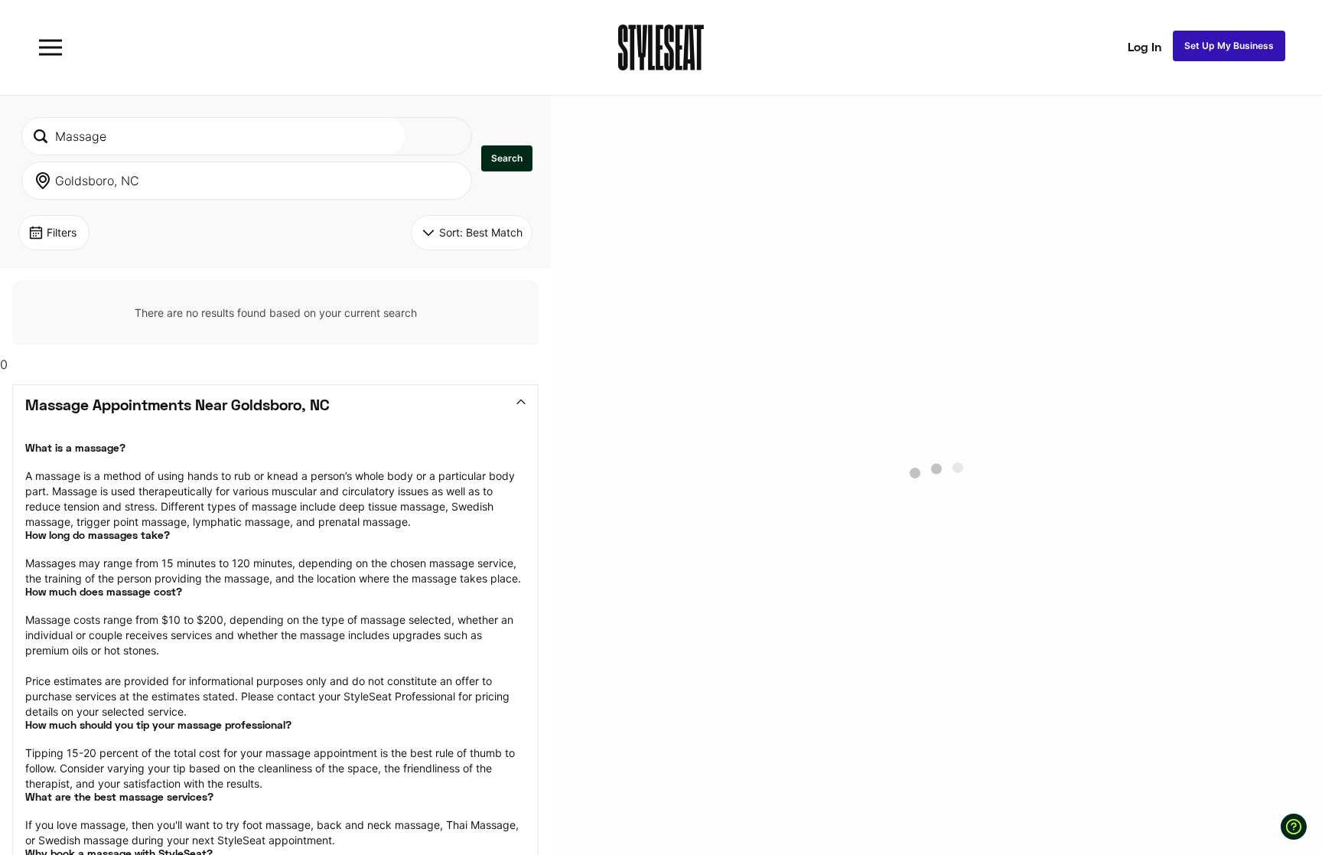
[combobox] (213, 136)
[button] (506, 158)
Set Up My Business (1229, 45)
